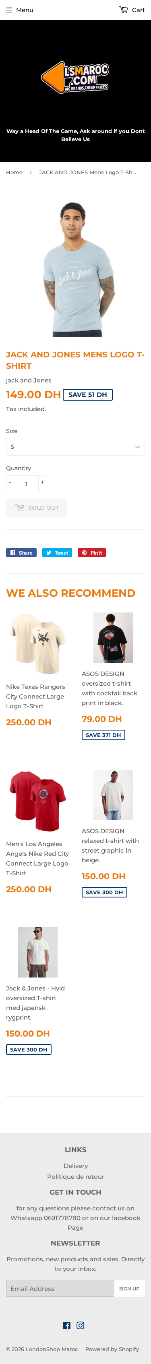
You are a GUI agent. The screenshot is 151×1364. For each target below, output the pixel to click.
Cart (137, 10)
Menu (24, 10)
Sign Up (129, 1289)
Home (14, 172)
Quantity (18, 468)
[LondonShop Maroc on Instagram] (81, 1326)
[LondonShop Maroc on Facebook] (66, 1326)
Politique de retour (75, 1176)
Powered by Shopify (112, 1349)
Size (12, 431)
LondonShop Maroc (52, 1349)
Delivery (76, 1166)
